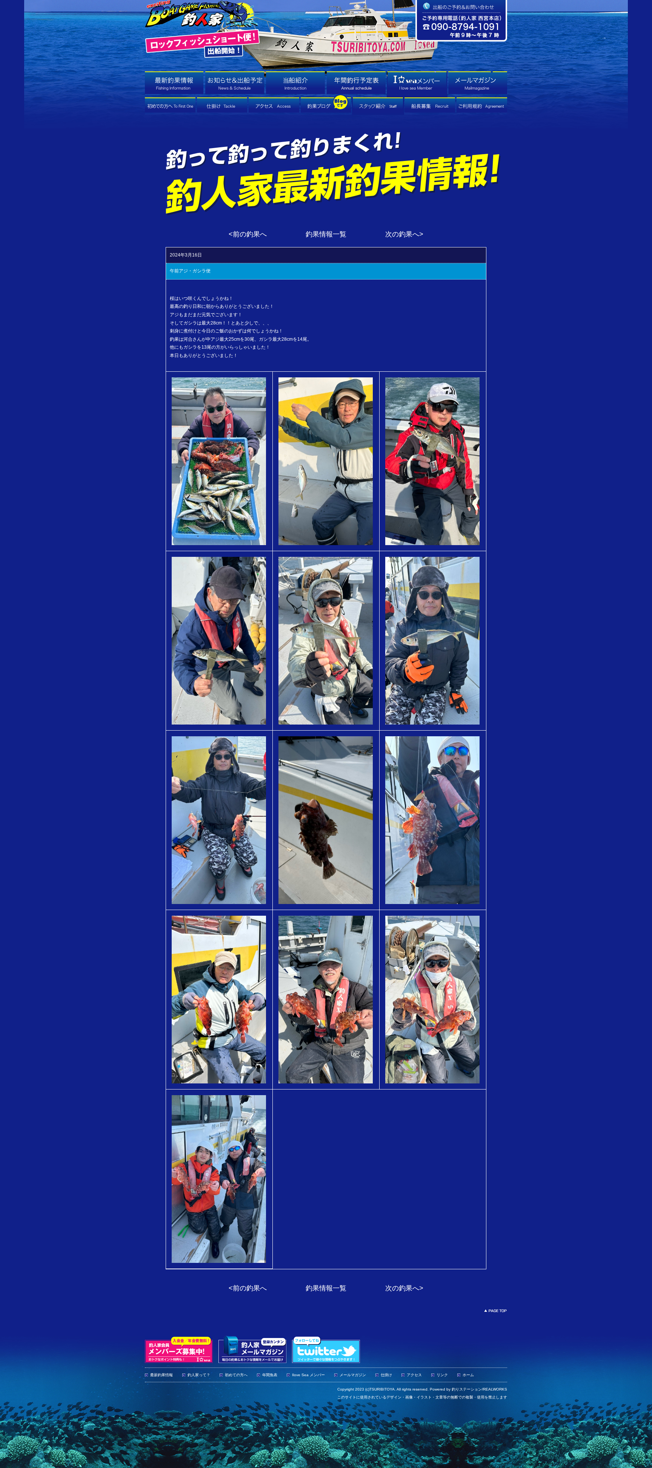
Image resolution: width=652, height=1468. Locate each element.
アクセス (414, 1375)
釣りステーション (467, 1389)
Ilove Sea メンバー (308, 1375)
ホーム (468, 1375)
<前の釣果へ (248, 234)
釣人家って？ (199, 1375)
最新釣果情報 (161, 1375)
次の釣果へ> (404, 234)
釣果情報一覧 (326, 234)
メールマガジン (353, 1375)
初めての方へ (236, 1375)
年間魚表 (269, 1375)
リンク (442, 1375)
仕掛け (386, 1375)
